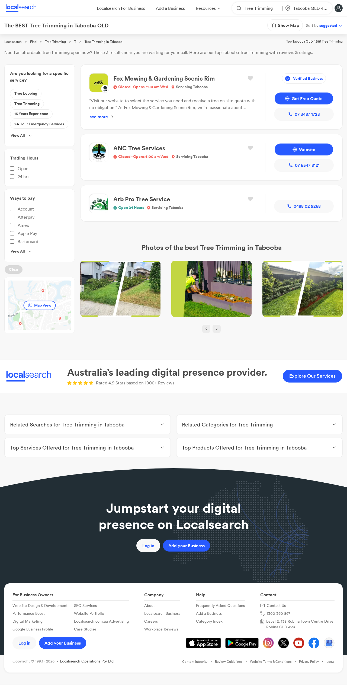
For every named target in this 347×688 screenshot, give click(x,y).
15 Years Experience (31, 113)
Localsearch (13, 42)
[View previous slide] (206, 329)
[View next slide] (217, 329)
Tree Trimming (55, 42)
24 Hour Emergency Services (39, 124)
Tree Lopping (25, 93)
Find (33, 42)
